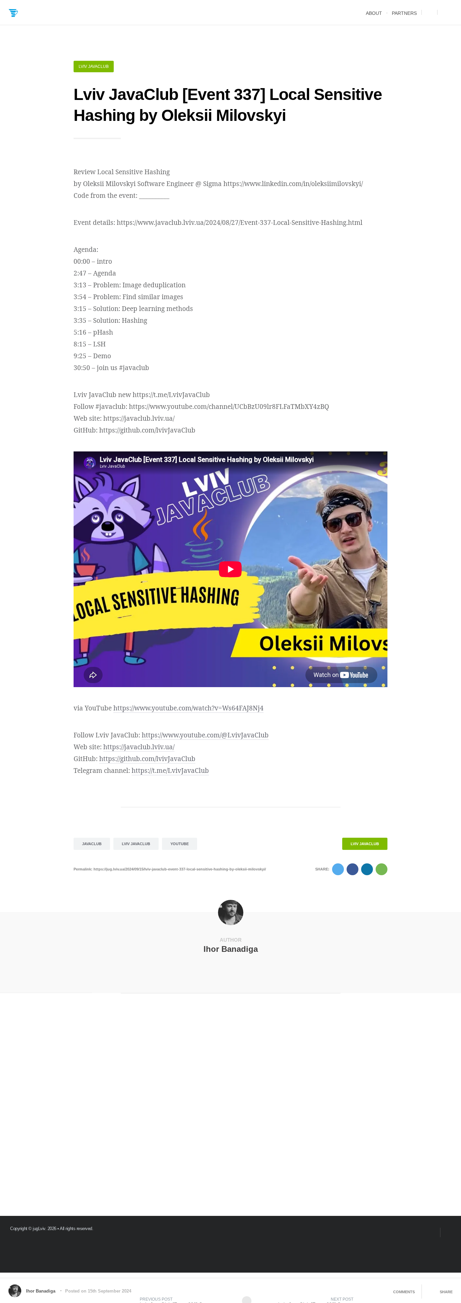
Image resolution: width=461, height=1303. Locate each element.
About (374, 13)
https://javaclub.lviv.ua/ (138, 746)
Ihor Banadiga (231, 949)
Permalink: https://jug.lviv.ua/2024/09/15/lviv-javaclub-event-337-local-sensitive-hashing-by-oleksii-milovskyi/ (170, 869)
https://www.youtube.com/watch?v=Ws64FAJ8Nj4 (188, 708)
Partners (404, 13)
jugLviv (39, 1228)
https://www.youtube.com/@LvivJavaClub (205, 735)
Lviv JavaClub (94, 66)
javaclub (92, 844)
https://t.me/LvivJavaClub (170, 770)
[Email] (432, 1232)
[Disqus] (230, 1108)
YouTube (179, 844)
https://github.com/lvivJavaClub (147, 758)
